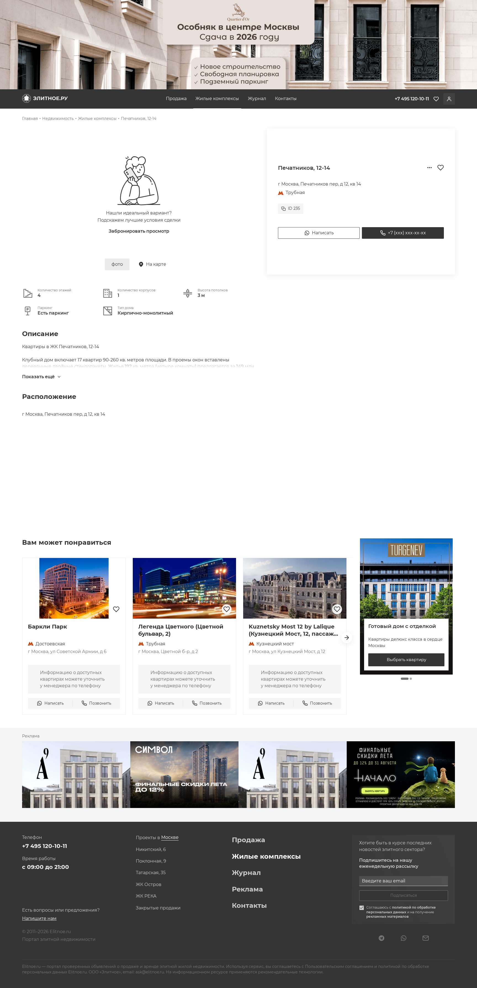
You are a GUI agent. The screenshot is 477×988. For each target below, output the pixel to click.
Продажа (176, 98)
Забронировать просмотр (139, 231)
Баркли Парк (47, 626)
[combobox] (170, 837)
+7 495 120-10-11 (44, 846)
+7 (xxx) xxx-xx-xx (407, 232)
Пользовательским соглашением (339, 966)
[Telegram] (381, 939)
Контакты (286, 98)
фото (117, 264)
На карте (156, 264)
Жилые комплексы (217, 98)
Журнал (257, 98)
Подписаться (403, 895)
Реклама (247, 889)
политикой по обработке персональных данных (401, 909)
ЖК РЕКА (146, 896)
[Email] (425, 939)
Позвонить (100, 703)
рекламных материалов (387, 916)
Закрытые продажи (158, 908)
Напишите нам (39, 918)
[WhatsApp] (403, 939)
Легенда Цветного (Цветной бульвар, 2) (180, 630)
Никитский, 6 (151, 849)
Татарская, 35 (151, 872)
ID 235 (294, 208)
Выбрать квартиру (406, 659)
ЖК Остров (148, 884)
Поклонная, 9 (151, 861)
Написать (323, 232)
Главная (30, 118)
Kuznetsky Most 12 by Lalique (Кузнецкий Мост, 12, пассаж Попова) (292, 630)
